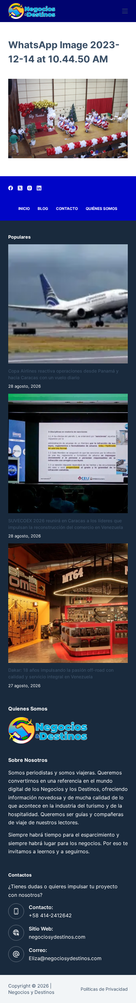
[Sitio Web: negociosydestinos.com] (16, 933)
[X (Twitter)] (20, 188)
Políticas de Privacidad (104, 989)
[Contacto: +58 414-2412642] (16, 911)
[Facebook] (10, 188)
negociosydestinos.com (57, 937)
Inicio (24, 208)
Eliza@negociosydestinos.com (65, 958)
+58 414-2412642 (50, 915)
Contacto (67, 208)
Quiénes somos (101, 208)
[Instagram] (29, 188)
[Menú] (125, 11)
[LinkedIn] (39, 188)
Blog (43, 208)
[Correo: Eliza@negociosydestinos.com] (16, 954)
